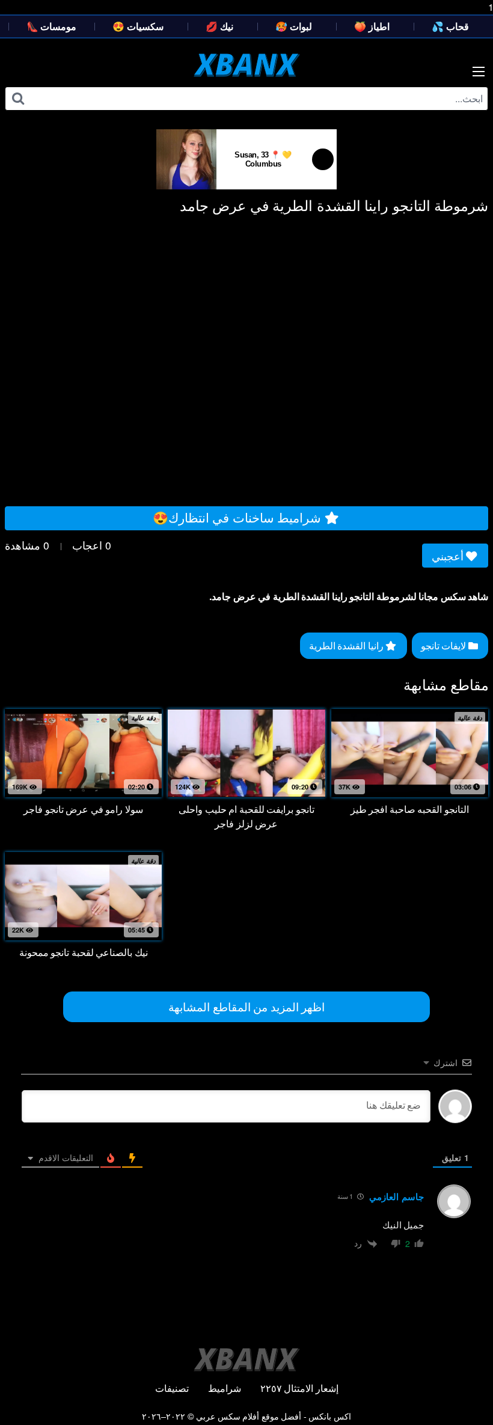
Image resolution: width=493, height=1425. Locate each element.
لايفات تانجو (444, 645)
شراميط (224, 1388)
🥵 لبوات (293, 26)
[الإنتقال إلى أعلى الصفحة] (461, 1391)
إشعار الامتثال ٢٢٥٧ (299, 1388)
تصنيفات (172, 1388)
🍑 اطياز (372, 26)
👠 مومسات (51, 26)
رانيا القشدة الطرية (347, 645)
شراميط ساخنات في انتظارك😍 (239, 517)
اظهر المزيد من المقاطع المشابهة (246, 1006)
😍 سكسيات (138, 26)
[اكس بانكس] (247, 65)
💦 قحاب (450, 26)
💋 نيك (219, 26)
